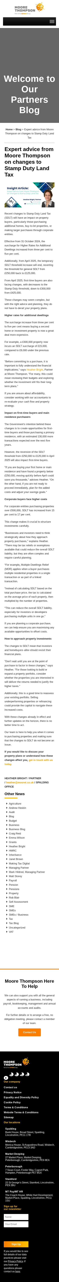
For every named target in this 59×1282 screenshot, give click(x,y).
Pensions (14, 889)
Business (14, 825)
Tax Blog (14, 923)
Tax (11, 919)
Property (14, 893)
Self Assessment (18, 901)
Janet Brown (16, 859)
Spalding (10, 1128)
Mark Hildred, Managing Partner (27, 872)
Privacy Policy (15, 1261)
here (17, 1271)
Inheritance (15, 854)
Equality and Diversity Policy (21, 1097)
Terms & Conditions (16, 1107)
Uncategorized (17, 927)
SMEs (12, 910)
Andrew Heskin (17, 807)
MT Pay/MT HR (14, 1191)
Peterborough (13, 1166)
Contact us (10, 1087)
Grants (13, 842)
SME (11, 906)
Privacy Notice (12, 1092)
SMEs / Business (18, 914)
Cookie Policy (12, 1102)
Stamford (10, 1179)
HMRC (12, 850)
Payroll (13, 880)
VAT (11, 931)
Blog (18, 129)
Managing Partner (19, 867)
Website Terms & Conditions (21, 1112)
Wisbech (10, 1141)
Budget (13, 820)
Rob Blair (14, 897)
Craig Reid (15, 833)
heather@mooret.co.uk (20, 782)
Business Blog (17, 829)
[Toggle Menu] (52, 21)
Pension (13, 884)
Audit (12, 812)
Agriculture (15, 803)
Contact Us (29, 1032)
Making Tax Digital (19, 863)
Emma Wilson (17, 837)
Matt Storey (15, 876)
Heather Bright (35, 369)
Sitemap (9, 1117)
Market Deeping (14, 1154)
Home (9, 129)
